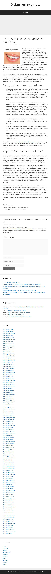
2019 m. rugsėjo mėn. (8, 447)
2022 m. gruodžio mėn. (9, 372)
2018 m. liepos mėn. (8, 476)
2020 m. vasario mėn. (8, 437)
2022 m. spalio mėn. (8, 376)
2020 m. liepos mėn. (8, 427)
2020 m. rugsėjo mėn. (8, 423)
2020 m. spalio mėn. (8, 421)
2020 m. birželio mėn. (8, 429)
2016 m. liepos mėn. (8, 525)
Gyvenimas (5, 548)
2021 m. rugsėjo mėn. (8, 398)
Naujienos (5, 556)
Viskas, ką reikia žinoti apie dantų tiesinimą (19, 312)
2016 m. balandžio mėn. (9, 531)
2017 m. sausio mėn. (8, 513)
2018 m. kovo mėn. (8, 484)
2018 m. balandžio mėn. (9, 482)
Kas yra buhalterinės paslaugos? (17, 310)
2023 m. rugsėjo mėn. (8, 358)
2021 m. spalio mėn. (8, 396)
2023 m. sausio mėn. (8, 370)
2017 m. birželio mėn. (8, 503)
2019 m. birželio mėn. (8, 454)
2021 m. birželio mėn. (8, 405)
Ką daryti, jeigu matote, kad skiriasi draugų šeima (15, 209)
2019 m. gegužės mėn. (8, 456)
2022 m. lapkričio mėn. (9, 374)
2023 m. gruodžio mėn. (9, 354)
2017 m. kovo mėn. (8, 509)
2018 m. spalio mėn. (8, 470)
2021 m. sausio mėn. (8, 415)
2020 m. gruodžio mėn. (9, 417)
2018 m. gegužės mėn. (8, 480)
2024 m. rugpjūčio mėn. (9, 348)
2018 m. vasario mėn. (8, 486)
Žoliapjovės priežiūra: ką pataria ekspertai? (19, 316)
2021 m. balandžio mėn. (9, 409)
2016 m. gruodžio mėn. (9, 515)
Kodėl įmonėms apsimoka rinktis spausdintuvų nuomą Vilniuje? (19, 290)
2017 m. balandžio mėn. (9, 507)
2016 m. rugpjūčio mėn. (9, 523)
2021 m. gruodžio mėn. (9, 394)
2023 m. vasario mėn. (8, 368)
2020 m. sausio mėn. (8, 439)
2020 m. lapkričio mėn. (9, 419)
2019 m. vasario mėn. (8, 462)
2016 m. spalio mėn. (8, 519)
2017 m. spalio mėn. (8, 494)
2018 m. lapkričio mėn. (9, 468)
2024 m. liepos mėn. (8, 350)
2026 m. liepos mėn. (8, 329)
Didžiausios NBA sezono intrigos (11, 282)
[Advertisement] (25, 24)
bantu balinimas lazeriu (9, 206)
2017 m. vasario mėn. (8, 511)
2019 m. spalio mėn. (8, 445)
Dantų (4, 185)
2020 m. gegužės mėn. (8, 431)
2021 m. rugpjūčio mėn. (9, 401)
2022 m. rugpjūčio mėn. (9, 380)
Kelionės (5, 550)
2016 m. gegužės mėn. (8, 529)
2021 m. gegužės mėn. (8, 407)
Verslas (4, 564)
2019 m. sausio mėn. (8, 464)
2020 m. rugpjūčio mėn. (9, 425)
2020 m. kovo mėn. (8, 435)
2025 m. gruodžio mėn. (9, 333)
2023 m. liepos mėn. (8, 362)
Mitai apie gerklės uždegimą (16, 314)
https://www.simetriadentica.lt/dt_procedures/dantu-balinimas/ (19, 229)
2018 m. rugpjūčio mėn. (9, 474)
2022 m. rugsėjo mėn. (8, 378)
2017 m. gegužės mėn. (8, 505)
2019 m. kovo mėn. (8, 460)
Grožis (5, 204)
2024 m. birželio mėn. (8, 352)
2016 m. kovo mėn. (8, 533)
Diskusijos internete (25, 4)
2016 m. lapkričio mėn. (9, 517)
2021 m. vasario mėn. (8, 413)
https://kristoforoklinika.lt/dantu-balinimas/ (27, 142)
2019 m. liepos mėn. (8, 452)
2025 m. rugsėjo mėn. (8, 337)
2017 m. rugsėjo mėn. (8, 496)
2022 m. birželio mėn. (8, 382)
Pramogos (5, 560)
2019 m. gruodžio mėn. (9, 441)
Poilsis (4, 558)
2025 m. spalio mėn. (8, 335)
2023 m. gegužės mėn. (8, 366)
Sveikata (5, 562)
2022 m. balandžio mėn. (9, 386)
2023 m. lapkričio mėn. (9, 356)
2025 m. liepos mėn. (8, 341)
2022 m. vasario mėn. (8, 390)
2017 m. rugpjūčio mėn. (9, 498)
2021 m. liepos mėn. (8, 403)
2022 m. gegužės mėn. (8, 384)
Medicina (5, 554)
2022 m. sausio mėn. (8, 392)
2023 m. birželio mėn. (8, 364)
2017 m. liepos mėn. (8, 500)
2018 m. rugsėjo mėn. (8, 472)
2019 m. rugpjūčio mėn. (9, 450)
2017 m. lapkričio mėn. (9, 492)
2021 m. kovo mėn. (8, 411)
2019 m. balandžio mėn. (9, 458)
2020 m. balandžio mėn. (9, 433)
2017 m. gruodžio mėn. (9, 490)
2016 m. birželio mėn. (8, 527)
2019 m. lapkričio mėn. (9, 443)
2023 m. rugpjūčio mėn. (9, 360)
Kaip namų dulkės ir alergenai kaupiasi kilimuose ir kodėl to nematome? (22, 284)
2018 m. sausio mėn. (8, 488)
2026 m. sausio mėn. (8, 331)
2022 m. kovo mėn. (8, 388)
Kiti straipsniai (6, 552)
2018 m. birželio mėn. (8, 478)
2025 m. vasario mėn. (8, 343)
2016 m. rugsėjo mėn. (8, 521)
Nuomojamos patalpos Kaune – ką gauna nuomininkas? (16, 207)
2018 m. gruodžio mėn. (9, 466)
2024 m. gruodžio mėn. (9, 345)
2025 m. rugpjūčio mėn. (9, 339)
